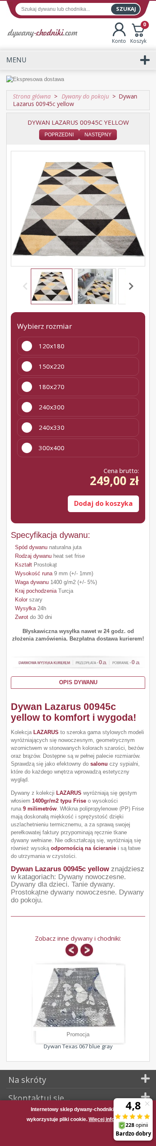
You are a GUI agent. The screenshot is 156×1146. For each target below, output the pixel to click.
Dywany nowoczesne (91, 877)
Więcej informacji (109, 1119)
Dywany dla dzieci (39, 884)
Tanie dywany (92, 884)
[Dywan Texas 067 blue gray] (74, 997)
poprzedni (59, 135)
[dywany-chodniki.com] (42, 33)
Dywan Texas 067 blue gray (78, 1046)
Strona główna (32, 96)
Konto (119, 40)
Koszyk (138, 33)
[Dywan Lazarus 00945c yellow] (51, 286)
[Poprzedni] (26, 286)
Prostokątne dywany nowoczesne (63, 892)
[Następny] (130, 286)
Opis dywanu (78, 682)
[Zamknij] (78, 1135)
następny (97, 135)
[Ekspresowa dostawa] (78, 80)
